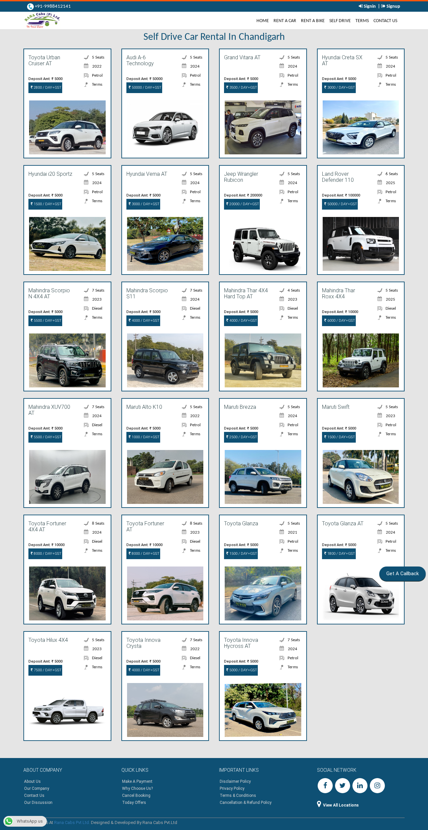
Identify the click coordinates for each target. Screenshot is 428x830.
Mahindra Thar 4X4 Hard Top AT (246, 294)
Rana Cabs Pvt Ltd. (72, 822)
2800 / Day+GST (47, 87)
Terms (362, 20)
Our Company (36, 788)
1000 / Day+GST (145, 437)
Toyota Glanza (241, 524)
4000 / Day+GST (145, 320)
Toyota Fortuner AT (145, 527)
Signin (370, 6)
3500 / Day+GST (242, 87)
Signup (393, 6)
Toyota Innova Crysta (143, 643)
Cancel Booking (136, 795)
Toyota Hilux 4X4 (48, 640)
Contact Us (385, 20)
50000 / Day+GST (146, 87)
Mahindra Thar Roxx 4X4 (338, 294)
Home (263, 20)
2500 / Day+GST (242, 437)
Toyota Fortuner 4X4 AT (47, 527)
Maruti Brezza (240, 407)
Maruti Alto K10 (144, 407)
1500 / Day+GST (47, 204)
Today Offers (134, 802)
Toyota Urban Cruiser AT (44, 61)
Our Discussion (38, 802)
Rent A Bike (313, 20)
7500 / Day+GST (47, 670)
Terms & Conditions (238, 795)
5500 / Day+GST (47, 320)
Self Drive (340, 20)
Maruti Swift (335, 407)
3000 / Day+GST (340, 87)
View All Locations (341, 805)
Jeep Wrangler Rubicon (241, 177)
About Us (32, 781)
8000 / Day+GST (47, 553)
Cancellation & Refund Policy (246, 802)
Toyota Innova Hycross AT (241, 643)
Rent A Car (285, 20)
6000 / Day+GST (340, 320)
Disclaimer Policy (235, 781)
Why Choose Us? (137, 788)
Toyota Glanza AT (342, 524)
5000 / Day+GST (242, 670)
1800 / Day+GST (340, 553)
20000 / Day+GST (243, 204)
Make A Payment (137, 781)
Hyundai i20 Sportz (50, 174)
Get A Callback (400, 574)
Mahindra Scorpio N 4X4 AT (49, 294)
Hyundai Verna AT (146, 174)
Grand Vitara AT (242, 58)
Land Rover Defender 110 (338, 177)
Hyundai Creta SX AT (342, 61)
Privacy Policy (232, 788)
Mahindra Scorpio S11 (147, 294)
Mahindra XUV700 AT (49, 410)
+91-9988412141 (52, 6)
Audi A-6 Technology (140, 61)
